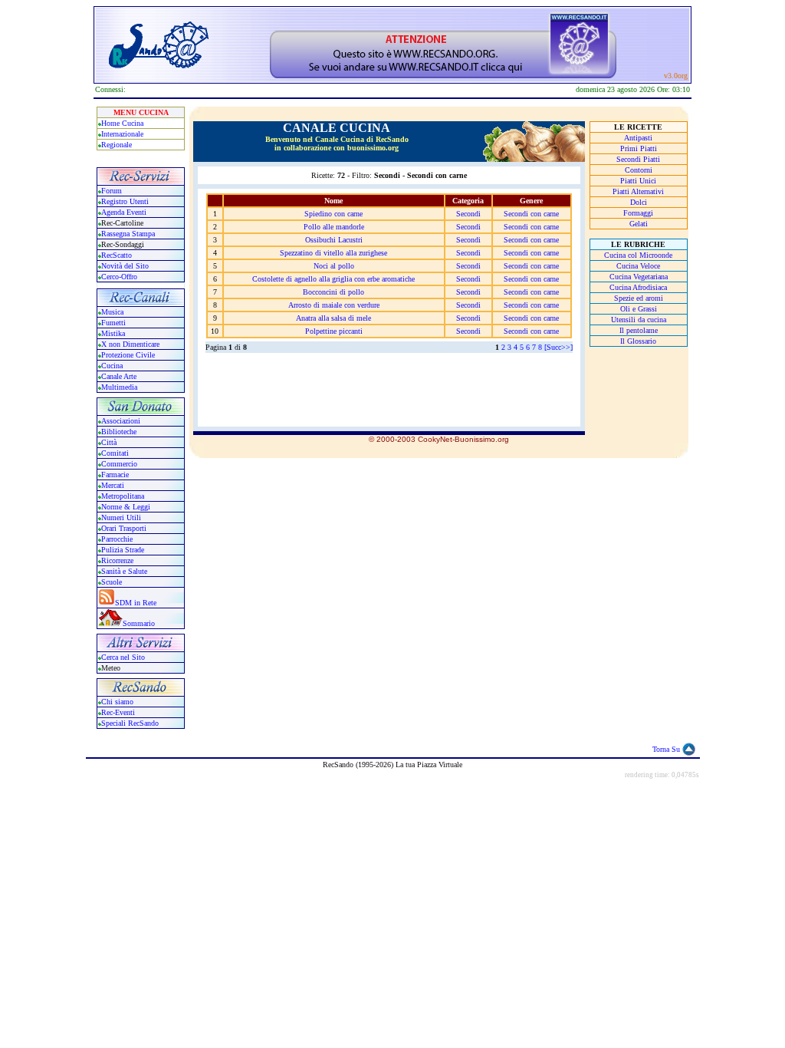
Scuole (111, 582)
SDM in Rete (135, 602)
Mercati (112, 485)
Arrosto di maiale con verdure (333, 305)
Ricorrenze (117, 560)
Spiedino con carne (333, 213)
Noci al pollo (334, 266)
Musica (112, 312)
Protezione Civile (128, 355)
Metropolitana (122, 496)
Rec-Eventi (118, 712)
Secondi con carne (531, 213)
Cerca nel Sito (123, 657)
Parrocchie (117, 539)
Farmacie (115, 474)
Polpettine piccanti (334, 331)
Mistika (113, 333)
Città (109, 442)
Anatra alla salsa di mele (333, 318)
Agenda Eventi (123, 212)
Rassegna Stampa (128, 233)
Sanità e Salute (124, 571)
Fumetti (113, 322)
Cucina (112, 365)
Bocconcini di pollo (333, 292)
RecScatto (116, 255)
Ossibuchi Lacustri (334, 240)
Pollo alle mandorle (334, 226)
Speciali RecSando (130, 723)
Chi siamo (117, 701)
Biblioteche (118, 431)
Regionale (116, 144)
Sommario (139, 623)
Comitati (115, 453)
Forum (111, 190)
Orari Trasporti (123, 528)
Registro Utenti (125, 201)
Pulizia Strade (122, 549)
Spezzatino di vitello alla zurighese (333, 253)
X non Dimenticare (130, 344)
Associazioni (120, 421)
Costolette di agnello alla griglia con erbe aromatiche (333, 279)
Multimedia (119, 387)
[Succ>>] (558, 347)
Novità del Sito (125, 266)
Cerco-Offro (119, 276)
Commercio (119, 464)
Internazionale (122, 134)
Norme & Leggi (125, 507)
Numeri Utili (122, 517)
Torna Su (666, 749)
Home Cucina (122, 123)
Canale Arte (118, 376)
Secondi (468, 213)
